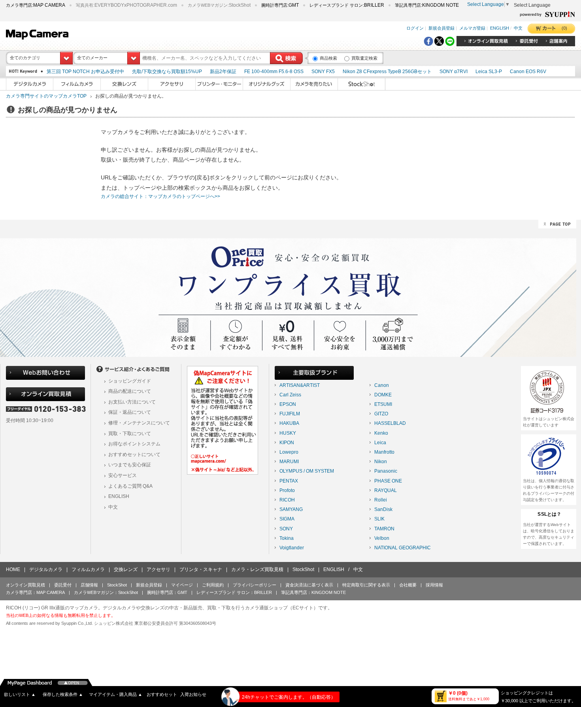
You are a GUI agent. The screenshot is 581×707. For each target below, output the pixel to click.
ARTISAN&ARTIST (299, 385)
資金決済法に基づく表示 (309, 585)
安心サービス (122, 475)
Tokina (286, 538)
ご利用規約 (213, 585)
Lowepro (288, 452)
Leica (380, 442)
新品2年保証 (223, 71)
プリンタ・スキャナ (200, 569)
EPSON (287, 404)
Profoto (287, 490)
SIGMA (286, 519)
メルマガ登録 (472, 28)
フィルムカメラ (88, 569)
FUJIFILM (289, 414)
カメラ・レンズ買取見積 (257, 569)
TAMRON (384, 529)
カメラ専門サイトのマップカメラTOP (46, 96)
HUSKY (287, 433)
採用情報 (434, 585)
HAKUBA (289, 423)
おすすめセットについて (134, 454)
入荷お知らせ (193, 694)
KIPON (286, 442)
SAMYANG (291, 509)
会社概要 (408, 585)
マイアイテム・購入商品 (115, 694)
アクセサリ (158, 569)
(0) (564, 28)
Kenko (381, 433)
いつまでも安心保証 (129, 465)
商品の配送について (129, 391)
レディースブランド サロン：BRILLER (234, 592)
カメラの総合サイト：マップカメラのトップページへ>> (160, 196)
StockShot (303, 569)
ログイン (415, 28)
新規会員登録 (441, 28)
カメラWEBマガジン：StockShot (106, 592)
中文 (518, 28)
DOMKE (383, 395)
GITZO (381, 414)
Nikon (380, 461)
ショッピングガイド (129, 381)
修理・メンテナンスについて (139, 423)
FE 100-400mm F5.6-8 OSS (274, 71)
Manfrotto (384, 452)
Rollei (380, 500)
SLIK (379, 519)
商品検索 (328, 58)
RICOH (287, 500)
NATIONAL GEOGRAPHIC (402, 548)
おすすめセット (162, 694)
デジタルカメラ (45, 569)
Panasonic (385, 471)
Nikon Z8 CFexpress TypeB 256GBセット (387, 71)
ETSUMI (383, 404)
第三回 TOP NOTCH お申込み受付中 (85, 71)
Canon (381, 385)
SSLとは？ (549, 514)
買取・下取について (129, 433)
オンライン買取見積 (25, 585)
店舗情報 (89, 585)
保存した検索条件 (63, 694)
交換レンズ (126, 569)
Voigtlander (291, 548)
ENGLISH (499, 28)
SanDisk (383, 509)
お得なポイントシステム (134, 444)
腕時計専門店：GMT (167, 592)
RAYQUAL (385, 490)
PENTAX (288, 481)
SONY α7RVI (454, 71)
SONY (286, 529)
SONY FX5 (323, 71)
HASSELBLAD (390, 423)
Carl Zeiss (290, 395)
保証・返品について (129, 412)
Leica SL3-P (488, 71)
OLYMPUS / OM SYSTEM (306, 471)
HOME (13, 569)
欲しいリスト (20, 694)
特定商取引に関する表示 (366, 585)
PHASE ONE (388, 481)
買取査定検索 (364, 58)
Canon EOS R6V (528, 71)
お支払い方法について (132, 402)
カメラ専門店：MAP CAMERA (35, 592)
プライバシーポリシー (254, 585)
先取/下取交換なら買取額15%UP (167, 71)
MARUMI (289, 461)
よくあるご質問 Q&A (130, 486)
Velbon (381, 538)
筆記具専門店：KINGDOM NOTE (313, 592)
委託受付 (63, 585)
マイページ (182, 585)
